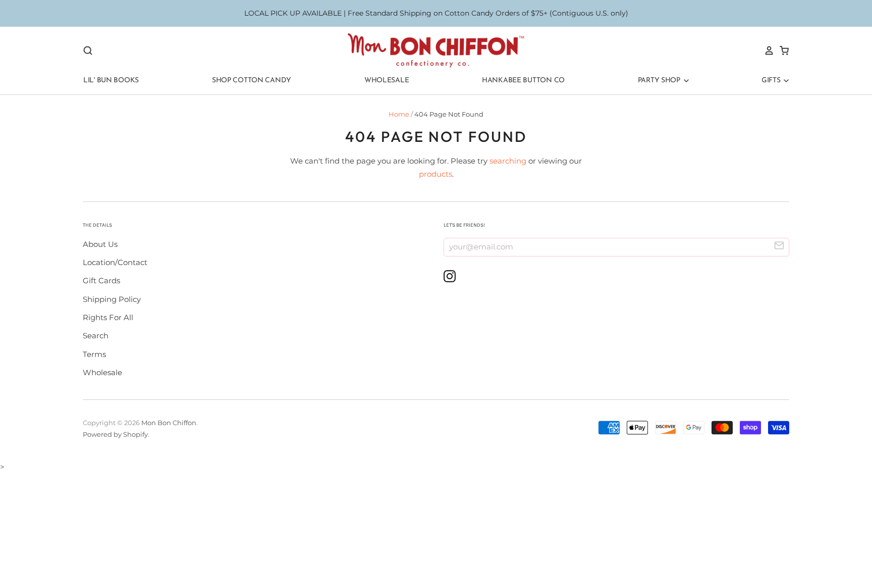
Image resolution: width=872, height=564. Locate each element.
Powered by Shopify (115, 434)
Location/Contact (115, 262)
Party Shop (660, 80)
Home (399, 114)
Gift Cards (101, 280)
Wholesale (386, 80)
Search (95, 335)
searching (507, 161)
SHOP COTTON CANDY (251, 80)
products (435, 174)
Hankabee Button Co (523, 80)
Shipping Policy (112, 299)
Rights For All (108, 317)
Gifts (771, 80)
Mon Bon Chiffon (168, 423)
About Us (100, 244)
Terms (94, 354)
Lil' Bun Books (111, 80)
